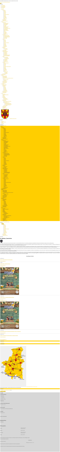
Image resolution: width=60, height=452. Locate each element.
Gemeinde (3, 9)
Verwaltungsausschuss (6, 35)
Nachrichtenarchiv (5, 73)
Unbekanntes (6, 102)
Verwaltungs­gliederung (5, 51)
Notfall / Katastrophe (6, 30)
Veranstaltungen (4, 219)
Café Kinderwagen (5, 190)
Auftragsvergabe (4, 84)
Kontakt (2, 122)
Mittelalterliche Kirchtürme (8, 103)
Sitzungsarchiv (5, 48)
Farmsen (5, 13)
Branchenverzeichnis (5, 205)
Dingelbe (5, 12)
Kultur (2, 93)
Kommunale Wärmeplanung (7, 28)
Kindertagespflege (5, 76)
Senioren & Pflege (5, 82)
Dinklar (5, 227)
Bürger (2, 21)
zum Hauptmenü (3, 6)
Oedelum (5, 183)
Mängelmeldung (6, 29)
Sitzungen (4, 47)
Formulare (5, 25)
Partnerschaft (4, 20)
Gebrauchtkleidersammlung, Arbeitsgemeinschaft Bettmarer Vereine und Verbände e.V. (10, 331)
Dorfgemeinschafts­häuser (5, 94)
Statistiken (5, 33)
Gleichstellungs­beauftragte (7, 172)
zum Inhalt (3, 8)
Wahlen (3, 56)
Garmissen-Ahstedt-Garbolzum (7, 66)
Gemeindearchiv (6, 27)
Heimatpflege (4, 97)
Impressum (3, 123)
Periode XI (6, 49)
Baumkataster (5, 98)
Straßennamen (4, 106)
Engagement (4, 83)
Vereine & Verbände (5, 108)
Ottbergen (5, 16)
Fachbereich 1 (5, 169)
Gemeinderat (4, 34)
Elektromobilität (5, 24)
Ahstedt (5, 39)
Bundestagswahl (6, 175)
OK (0, 3)
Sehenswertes (4, 100)
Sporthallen (4, 211)
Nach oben (4, 391)
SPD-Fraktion (5, 38)
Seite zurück (1, 391)
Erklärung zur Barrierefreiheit (3, 416)
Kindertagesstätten (5, 77)
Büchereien (4, 208)
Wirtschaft (3, 198)
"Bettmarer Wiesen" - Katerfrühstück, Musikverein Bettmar (7, 297)
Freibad (3, 95)
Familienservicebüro (5, 195)
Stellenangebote (4, 50)
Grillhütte (4, 96)
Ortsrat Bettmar (2, 342)
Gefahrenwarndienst (6, 26)
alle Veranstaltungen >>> (3, 339)
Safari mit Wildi (5, 105)
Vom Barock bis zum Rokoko (8, 104)
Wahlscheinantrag (6, 61)
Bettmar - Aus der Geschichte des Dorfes (6, 390)
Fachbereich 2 (5, 52)
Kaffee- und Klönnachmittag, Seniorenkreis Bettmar (6, 259)
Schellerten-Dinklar (6, 79)
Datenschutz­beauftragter (6, 55)
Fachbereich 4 (5, 54)
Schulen (4, 78)
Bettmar (5, 11)
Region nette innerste (5, 235)
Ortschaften (4, 10)
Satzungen (5, 31)
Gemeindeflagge (4, 19)
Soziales (2, 75)
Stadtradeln (4, 107)
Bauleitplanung (4, 85)
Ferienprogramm (4, 81)
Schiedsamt (5, 32)
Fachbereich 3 (5, 53)
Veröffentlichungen (6, 213)
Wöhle (4, 18)
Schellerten (5, 17)
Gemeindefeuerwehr (6, 178)
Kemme (5, 15)
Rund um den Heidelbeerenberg (7, 101)
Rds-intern (5, 167)
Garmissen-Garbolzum (6, 14)
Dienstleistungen (6, 141)
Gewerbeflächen (4, 92)
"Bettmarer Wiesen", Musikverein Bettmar (5, 263)
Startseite (3, 121)
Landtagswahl (5, 59)
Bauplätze (4, 200)
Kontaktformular (2, 400)
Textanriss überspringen (3, 261)
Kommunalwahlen (6, 57)
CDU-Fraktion (5, 37)
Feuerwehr (4, 62)
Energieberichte (4, 91)
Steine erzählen (6, 216)
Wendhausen (5, 46)
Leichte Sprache (7, 58)
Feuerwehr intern (6, 71)
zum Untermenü (3, 7)
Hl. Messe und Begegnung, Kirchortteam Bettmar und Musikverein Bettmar (9, 335)
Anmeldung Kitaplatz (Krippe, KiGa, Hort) (8, 192)
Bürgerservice (4, 22)
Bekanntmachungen (6, 23)
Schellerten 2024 (5, 99)
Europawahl (5, 60)
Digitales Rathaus (3, 74)
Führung (6, 72)
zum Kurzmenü (3, 5)
